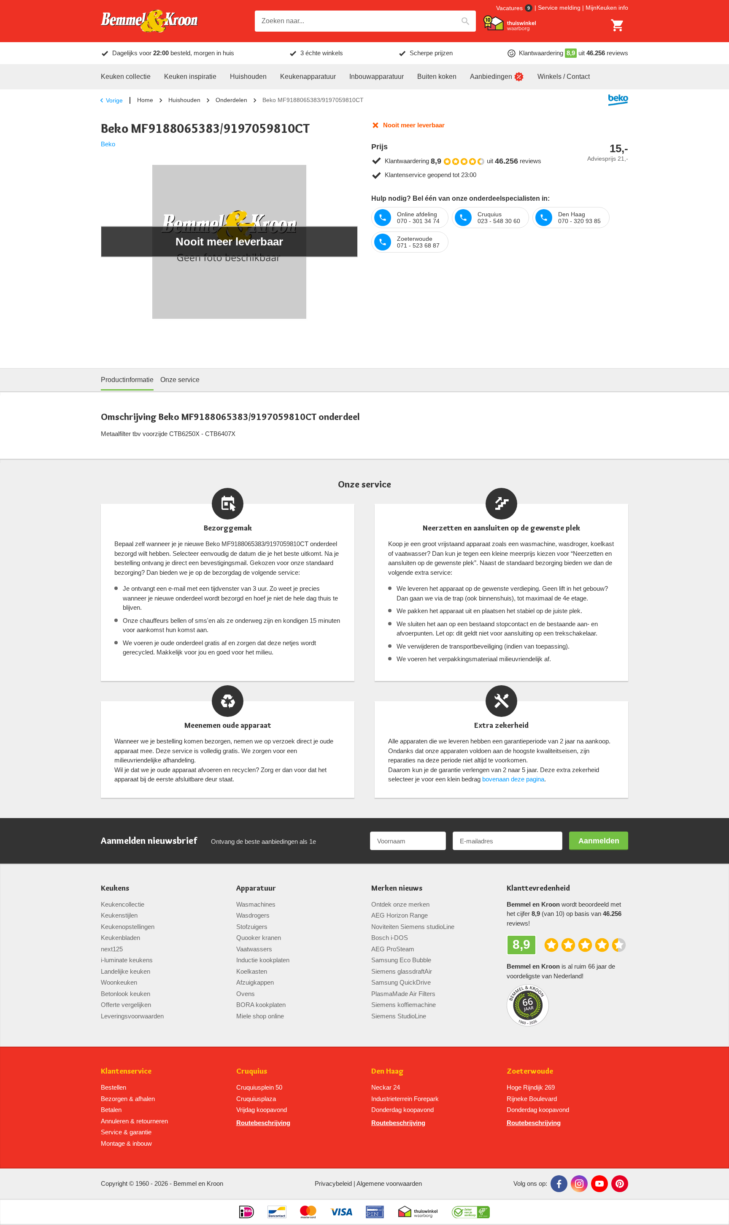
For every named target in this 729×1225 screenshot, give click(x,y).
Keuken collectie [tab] (126, 76)
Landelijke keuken (125, 971)
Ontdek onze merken (400, 904)
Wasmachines (255, 904)
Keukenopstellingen (127, 926)
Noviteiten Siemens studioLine (412, 926)
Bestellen (113, 1087)
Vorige (114, 100)
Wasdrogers (253, 915)
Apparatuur (256, 888)
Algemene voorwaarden (389, 1183)
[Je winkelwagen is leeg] (617, 25)
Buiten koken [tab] (436, 76)
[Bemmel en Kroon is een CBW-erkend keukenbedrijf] (471, 1212)
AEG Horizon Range (399, 915)
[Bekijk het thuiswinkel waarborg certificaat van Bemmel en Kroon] (510, 23)
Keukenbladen (120, 937)
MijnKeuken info (607, 7)
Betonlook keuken (125, 993)
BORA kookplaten (261, 1004)
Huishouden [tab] (248, 76)
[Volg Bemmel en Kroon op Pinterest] (619, 1183)
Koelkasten (251, 971)
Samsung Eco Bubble (401, 960)
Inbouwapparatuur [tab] (376, 76)
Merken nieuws (396, 888)
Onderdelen (231, 100)
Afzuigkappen (255, 982)
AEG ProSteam (392, 949)
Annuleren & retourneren (134, 1121)
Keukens (115, 888)
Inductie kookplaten (262, 960)
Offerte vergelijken (126, 1004)
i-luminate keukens (127, 960)
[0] (617, 25)
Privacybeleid (333, 1183)
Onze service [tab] (180, 379)
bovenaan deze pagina (513, 779)
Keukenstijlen (119, 915)
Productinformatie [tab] (127, 379)
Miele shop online (260, 1016)
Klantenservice (126, 1071)
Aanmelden (598, 841)
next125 (112, 949)
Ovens (245, 993)
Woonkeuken (119, 982)
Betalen (111, 1109)
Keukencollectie (122, 904)
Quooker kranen (258, 937)
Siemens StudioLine (398, 1016)
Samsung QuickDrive (401, 982)
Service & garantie (126, 1132)
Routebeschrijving (263, 1122)
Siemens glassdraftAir (401, 971)
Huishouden (184, 100)
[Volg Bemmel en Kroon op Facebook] (559, 1183)
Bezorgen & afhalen (128, 1098)
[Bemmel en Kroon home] (149, 21)
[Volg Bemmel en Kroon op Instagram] (579, 1183)
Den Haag (387, 1071)
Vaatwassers (254, 949)
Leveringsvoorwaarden (132, 1016)
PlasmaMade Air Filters (403, 993)
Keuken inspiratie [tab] (190, 76)
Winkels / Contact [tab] (563, 76)
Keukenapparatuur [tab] (308, 76)
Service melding (559, 7)
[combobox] (365, 21)
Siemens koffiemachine (403, 1004)
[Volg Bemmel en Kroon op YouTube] (599, 1183)
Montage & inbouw (126, 1143)
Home (145, 100)
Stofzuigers (251, 926)
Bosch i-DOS (389, 937)
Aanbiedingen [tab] (491, 76)
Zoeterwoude (530, 1071)
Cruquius (251, 1071)
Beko (108, 144)
